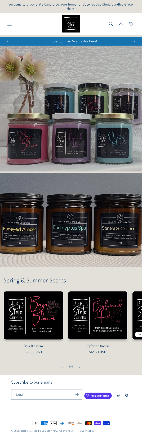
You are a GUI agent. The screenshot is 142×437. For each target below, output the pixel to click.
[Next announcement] (134, 41)
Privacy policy (86, 430)
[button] (9, 24)
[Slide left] (62, 366)
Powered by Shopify (63, 430)
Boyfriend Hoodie (98, 346)
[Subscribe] (77, 394)
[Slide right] (80, 366)
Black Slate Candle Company (36, 430)
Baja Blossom (33, 346)
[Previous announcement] (7, 41)
